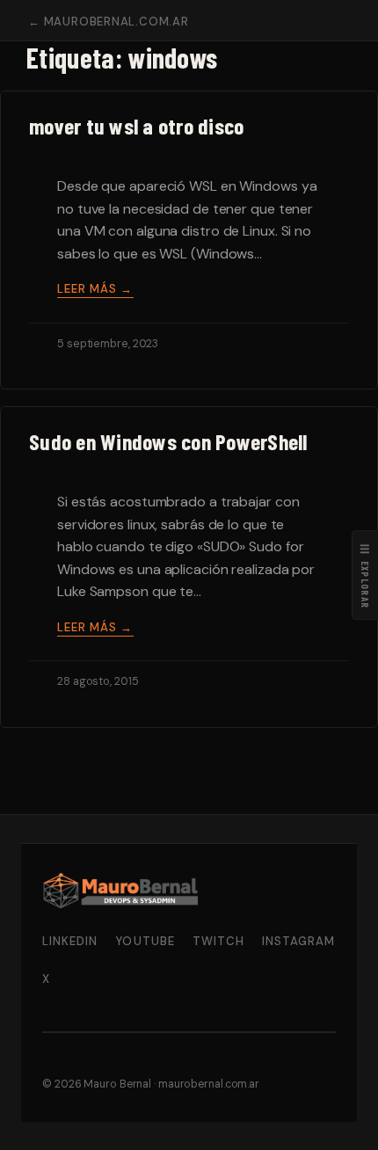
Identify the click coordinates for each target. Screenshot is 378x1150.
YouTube (144, 941)
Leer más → (95, 288)
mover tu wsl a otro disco (136, 126)
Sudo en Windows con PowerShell (168, 441)
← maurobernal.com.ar (108, 21)
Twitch (218, 941)
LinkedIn (70, 941)
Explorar (365, 575)
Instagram (298, 941)
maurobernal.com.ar (208, 1084)
